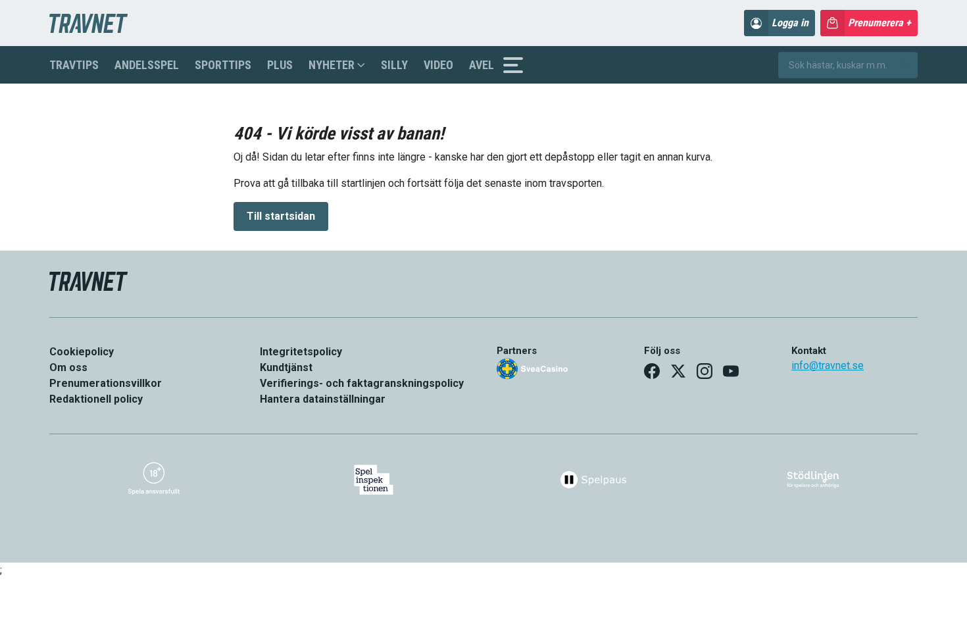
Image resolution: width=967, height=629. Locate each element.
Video (438, 65)
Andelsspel (146, 65)
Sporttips (223, 65)
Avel (481, 65)
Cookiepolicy (81, 351)
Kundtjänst (286, 367)
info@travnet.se (827, 365)
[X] (678, 371)
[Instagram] (704, 371)
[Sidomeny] (513, 65)
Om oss (68, 367)
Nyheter (332, 65)
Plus (280, 65)
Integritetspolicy (301, 351)
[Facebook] (652, 371)
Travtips (74, 65)
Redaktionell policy (96, 399)
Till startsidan (281, 216)
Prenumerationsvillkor (105, 383)
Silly (394, 65)
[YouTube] (731, 371)
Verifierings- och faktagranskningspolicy (362, 383)
